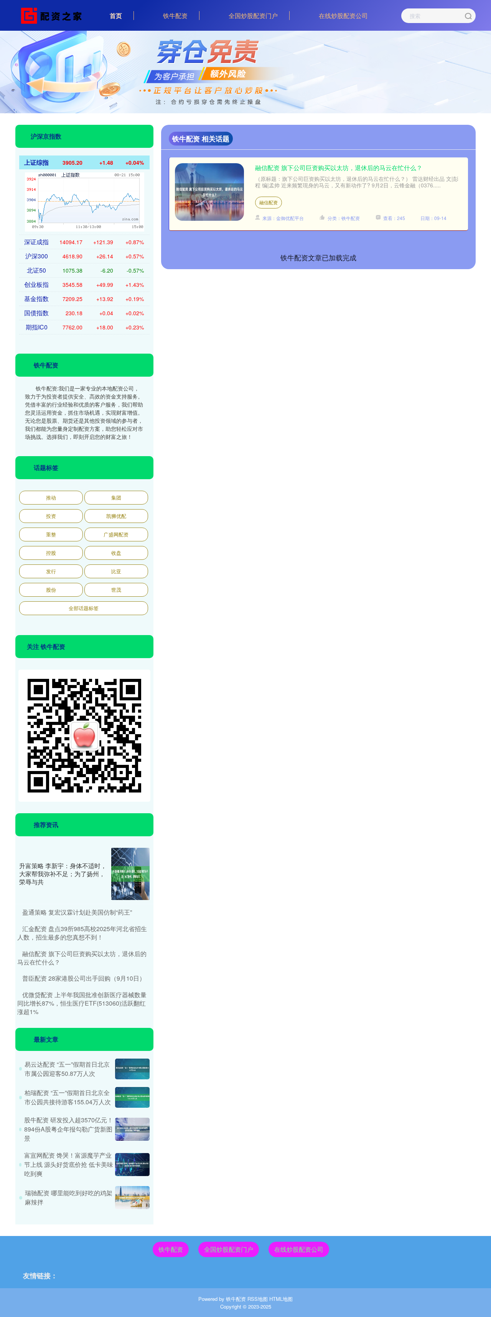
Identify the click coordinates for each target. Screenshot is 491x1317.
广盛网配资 (116, 534)
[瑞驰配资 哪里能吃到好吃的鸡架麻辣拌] (132, 1197)
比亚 (116, 571)
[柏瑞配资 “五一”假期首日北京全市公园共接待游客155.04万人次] (132, 1097)
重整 (51, 534)
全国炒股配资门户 (253, 15)
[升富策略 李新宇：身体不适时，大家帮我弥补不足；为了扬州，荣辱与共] (130, 874)
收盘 (116, 552)
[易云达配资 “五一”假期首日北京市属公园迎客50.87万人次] (132, 1069)
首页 (116, 15)
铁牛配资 (175, 15)
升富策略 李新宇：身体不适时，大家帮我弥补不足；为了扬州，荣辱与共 (63, 873)
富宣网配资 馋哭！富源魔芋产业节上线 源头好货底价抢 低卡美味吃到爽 (68, 1164)
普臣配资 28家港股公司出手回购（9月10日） (83, 978)
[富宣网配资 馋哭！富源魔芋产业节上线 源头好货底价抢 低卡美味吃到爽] (132, 1164)
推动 (51, 497)
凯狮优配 (116, 516)
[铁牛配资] (53, 15)
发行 (51, 571)
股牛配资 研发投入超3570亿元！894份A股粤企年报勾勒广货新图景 (68, 1129)
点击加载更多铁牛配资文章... (318, 257)
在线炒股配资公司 (343, 15)
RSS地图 (257, 1298)
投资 (51, 516)
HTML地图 (281, 1298)
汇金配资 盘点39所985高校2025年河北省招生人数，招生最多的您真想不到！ (82, 932)
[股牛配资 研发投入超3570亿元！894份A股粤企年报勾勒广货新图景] (132, 1129)
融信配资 (268, 202)
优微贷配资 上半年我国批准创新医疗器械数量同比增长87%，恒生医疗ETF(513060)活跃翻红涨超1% (82, 1003)
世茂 (116, 589)
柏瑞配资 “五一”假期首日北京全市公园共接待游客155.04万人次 (68, 1097)
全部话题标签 (84, 608)
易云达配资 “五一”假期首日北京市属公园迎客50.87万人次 (67, 1069)
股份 (51, 589)
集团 (116, 497)
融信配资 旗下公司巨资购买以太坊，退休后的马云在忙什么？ (338, 167)
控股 (51, 552)
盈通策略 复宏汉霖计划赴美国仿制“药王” (77, 912)
